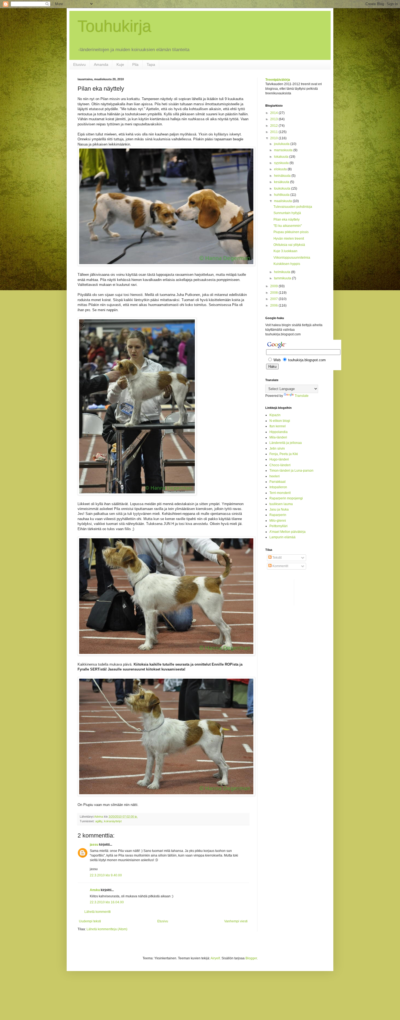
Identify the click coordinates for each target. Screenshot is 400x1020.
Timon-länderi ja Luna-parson (291, 470)
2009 (274, 286)
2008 (274, 293)
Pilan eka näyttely (286, 219)
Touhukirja (114, 26)
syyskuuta (282, 163)
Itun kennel (277, 426)
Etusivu (79, 64)
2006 (274, 305)
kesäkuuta (282, 182)
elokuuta (281, 169)
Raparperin (277, 515)
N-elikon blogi (279, 421)
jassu (94, 844)
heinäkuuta (282, 176)
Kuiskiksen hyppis (286, 264)
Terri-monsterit (280, 493)
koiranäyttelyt (113, 821)
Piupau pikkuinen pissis (291, 232)
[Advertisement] (287, 591)
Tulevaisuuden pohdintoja (292, 207)
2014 (274, 113)
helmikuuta (282, 272)
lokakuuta (281, 157)
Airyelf (215, 958)
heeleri (274, 476)
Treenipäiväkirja (277, 80)
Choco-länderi (280, 465)
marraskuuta (283, 150)
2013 (274, 119)
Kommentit (280, 566)
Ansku (95, 890)
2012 (274, 126)
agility (98, 821)
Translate (302, 396)
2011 (274, 132)
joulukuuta (282, 144)
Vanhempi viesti (236, 921)
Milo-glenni (277, 521)
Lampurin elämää (282, 537)
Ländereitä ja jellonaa (285, 443)
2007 (274, 299)
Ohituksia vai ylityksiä (289, 245)
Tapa (151, 64)
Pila (135, 64)
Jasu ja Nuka (279, 509)
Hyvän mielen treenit (288, 238)
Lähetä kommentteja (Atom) (107, 929)
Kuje (120, 64)
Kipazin (275, 415)
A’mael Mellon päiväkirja (287, 532)
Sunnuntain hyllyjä (287, 213)
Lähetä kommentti (97, 912)
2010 (274, 138)
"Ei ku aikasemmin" (287, 226)
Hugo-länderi (279, 459)
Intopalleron (278, 487)
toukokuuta (282, 188)
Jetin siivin (277, 448)
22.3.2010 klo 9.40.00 (106, 875)
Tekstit (277, 558)
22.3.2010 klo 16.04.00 (107, 902)
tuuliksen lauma (281, 504)
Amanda (101, 64)
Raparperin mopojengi (286, 498)
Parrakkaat (277, 482)
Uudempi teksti (90, 921)
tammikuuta (283, 278)
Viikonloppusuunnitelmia (291, 257)
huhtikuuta (282, 195)
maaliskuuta (283, 201)
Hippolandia (278, 432)
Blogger (251, 958)
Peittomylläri (278, 526)
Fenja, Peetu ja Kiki (283, 454)
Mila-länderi (278, 437)
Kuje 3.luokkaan (285, 251)
